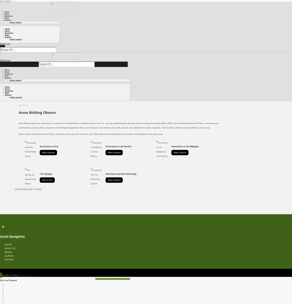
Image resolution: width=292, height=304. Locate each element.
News (7, 35)
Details (30, 149)
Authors (8, 20)
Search (2, 46)
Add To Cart (47, 180)
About (7, 31)
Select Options (48, 152)
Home (7, 29)
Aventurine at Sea (49, 146)
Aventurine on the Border (118, 146)
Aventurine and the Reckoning (121, 174)
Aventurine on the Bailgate (185, 146)
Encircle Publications (26, 275)
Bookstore (9, 33)
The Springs (46, 174)
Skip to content (5, 1)
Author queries (15, 22)
